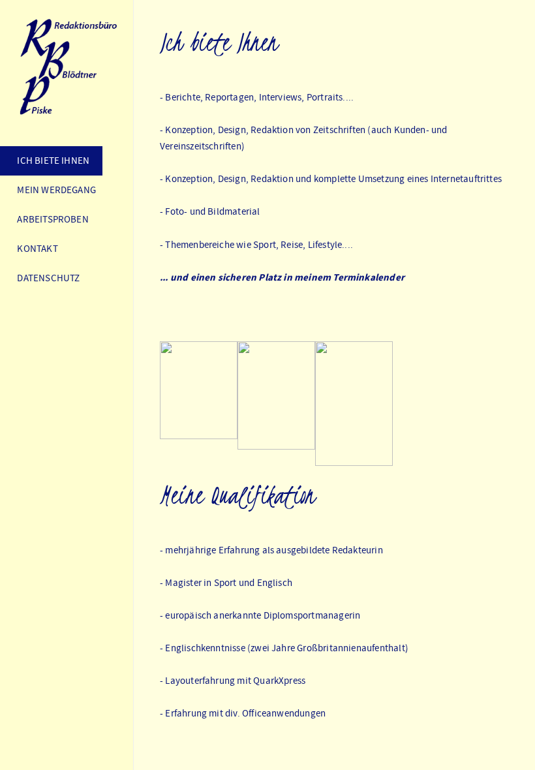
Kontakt (35, 248)
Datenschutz (46, 278)
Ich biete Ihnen (51, 160)
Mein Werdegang (54, 189)
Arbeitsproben (51, 219)
